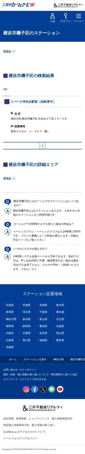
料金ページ (19, 239)
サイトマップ (10, 379)
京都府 (60, 326)
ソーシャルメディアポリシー (20, 438)
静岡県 (27, 326)
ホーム (13, 359)
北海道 (10, 305)
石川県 (60, 319)
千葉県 (43, 312)
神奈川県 (11, 319)
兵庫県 (27, 333)
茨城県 (43, 305)
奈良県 (43, 333)
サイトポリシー (28, 369)
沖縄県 (10, 347)
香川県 (27, 340)
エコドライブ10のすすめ (33, 379)
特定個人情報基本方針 (16, 425)
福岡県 (43, 340)
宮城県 (27, 305)
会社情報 (8, 418)
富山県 (43, 319)
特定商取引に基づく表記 (64, 374)
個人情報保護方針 (62, 418)
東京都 (60, 312)
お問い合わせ (10, 369)
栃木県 (60, 305)
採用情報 (21, 418)
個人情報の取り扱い (43, 425)
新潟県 (27, 319)
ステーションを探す (35, 359)
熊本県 (60, 340)
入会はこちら (29, 268)
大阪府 (10, 333)
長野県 (10, 326)
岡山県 (60, 333)
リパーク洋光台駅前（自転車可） (33, 101)
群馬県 (10, 312)
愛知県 (43, 326)
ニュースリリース (39, 418)
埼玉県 (27, 312)
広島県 (10, 340)
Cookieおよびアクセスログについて (24, 431)
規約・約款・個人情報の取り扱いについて (26, 374)
